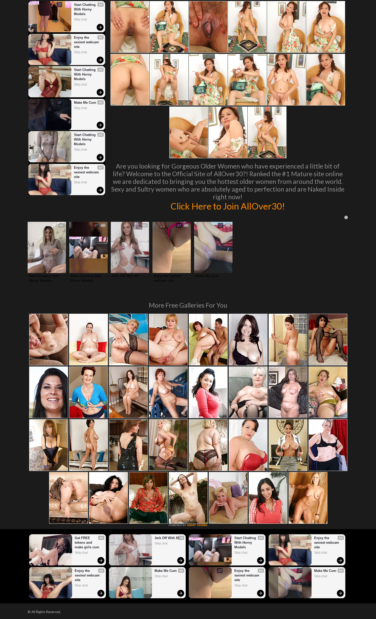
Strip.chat (80, 19)
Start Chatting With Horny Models (85, 9)
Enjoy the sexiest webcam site (87, 42)
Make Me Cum (85, 102)
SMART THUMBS (197, 525)
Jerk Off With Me (125, 276)
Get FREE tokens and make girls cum (87, 542)
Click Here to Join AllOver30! (227, 206)
